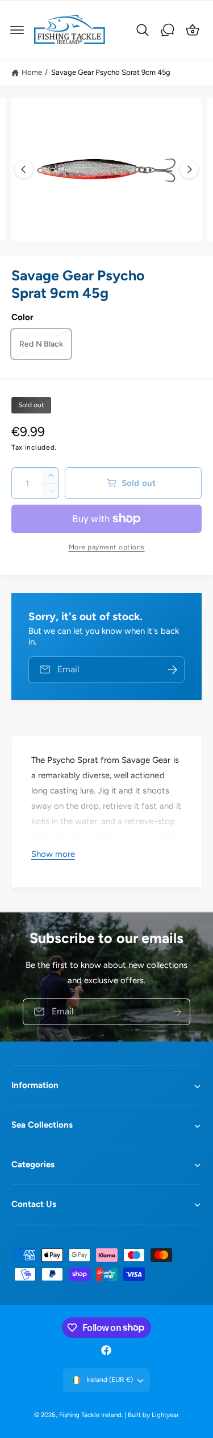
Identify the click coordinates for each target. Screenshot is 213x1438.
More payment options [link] (107, 547)
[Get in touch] (167, 30)
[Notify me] (172, 669)
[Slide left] (24, 169)
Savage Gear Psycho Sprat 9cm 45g (110, 72)
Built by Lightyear (153, 1415)
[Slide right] (189, 169)
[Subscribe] (177, 1011)
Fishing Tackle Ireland (90, 1415)
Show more (53, 854)
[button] (17, 30)
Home (32, 72)
